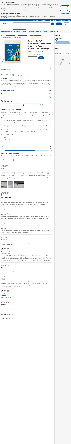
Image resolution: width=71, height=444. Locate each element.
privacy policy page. (45, 5)
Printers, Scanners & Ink (35, 35)
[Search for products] (52, 24)
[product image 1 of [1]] (13, 52)
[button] (35, 20)
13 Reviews (40, 51)
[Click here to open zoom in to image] (3, 60)
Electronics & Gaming (10, 35)
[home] (2, 35)
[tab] (4, 185)
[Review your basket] (56, 39)
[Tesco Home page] (5, 24)
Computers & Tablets (22, 35)
